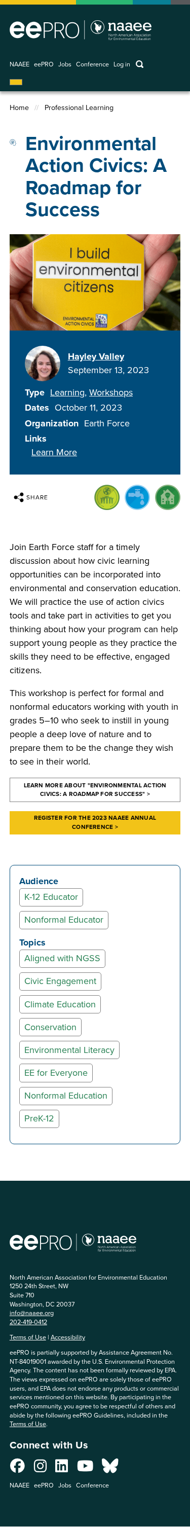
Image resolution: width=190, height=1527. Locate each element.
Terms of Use (28, 1337)
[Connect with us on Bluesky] (110, 1468)
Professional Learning (79, 107)
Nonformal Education (65, 1095)
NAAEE (19, 64)
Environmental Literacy (69, 1050)
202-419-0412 (28, 1322)
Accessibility (68, 1337)
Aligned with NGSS (62, 958)
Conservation (50, 1027)
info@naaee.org (32, 1313)
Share (37, 497)
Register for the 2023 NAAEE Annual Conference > (95, 822)
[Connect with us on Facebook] (17, 1468)
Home (19, 107)
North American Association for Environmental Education (80, 30)
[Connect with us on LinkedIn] (61, 1468)
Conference (92, 64)
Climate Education (60, 1004)
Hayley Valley (96, 356)
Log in (121, 64)
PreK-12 (39, 1118)
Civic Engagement (60, 981)
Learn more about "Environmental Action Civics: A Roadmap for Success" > (95, 790)
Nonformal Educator (63, 919)
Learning (67, 392)
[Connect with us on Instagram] (40, 1468)
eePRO (44, 64)
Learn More (54, 452)
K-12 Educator (51, 896)
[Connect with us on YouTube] (85, 1468)
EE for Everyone (56, 1072)
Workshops (111, 392)
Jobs (64, 64)
